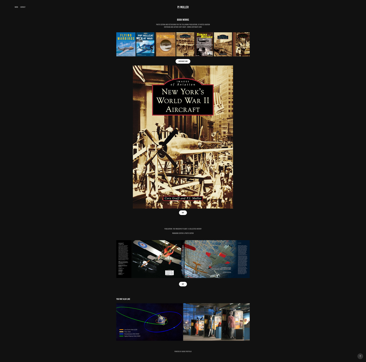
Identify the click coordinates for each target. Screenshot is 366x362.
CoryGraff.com (182, 61)
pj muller (183, 7)
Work (16, 7)
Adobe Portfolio (187, 351)
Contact (22, 7)
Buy (183, 213)
